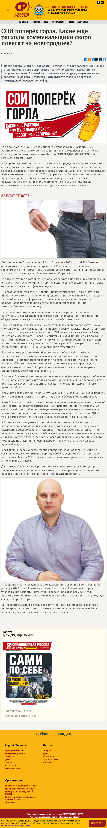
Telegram (9, 756)
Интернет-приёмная (15, 753)
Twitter (8, 762)
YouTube (47, 762)
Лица (45, 21)
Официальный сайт (14, 750)
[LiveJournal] (100, 59)
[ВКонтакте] (85, 59)
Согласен (97, 823)
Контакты (82, 21)
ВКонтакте (10, 765)
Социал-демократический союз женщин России (20, 798)
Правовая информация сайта (15, 825)
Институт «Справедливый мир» (21, 785)
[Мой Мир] (93, 59)
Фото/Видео (58, 21)
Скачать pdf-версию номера (19, 716)
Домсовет (10, 802)
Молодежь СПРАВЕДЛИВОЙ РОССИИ (19, 792)
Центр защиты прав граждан (19, 788)
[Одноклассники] (89, 59)
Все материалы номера (17, 711)
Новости (35, 21)
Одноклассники (12, 768)
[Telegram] (104, 59)
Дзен (7, 759)
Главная (23, 21)
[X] (96, 59)
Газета (71, 21)
